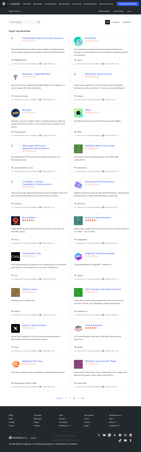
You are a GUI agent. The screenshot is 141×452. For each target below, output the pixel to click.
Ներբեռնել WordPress (128, 4)
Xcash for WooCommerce (34, 325)
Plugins (36, 422)
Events (86, 419)
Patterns (37, 426)
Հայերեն (33, 438)
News (11, 419)
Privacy (11, 426)
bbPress (113, 422)
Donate (87, 422)
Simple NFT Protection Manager (100, 253)
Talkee (88, 110)
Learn (61, 415)
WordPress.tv (65, 426)
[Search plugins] (38, 22)
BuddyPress (114, 426)
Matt (111, 419)
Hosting (11, 422)
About (11, 415)
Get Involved (89, 415)
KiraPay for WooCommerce (98, 217)
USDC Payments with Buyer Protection (103, 289)
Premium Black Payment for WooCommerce (42, 38)
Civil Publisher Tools (31, 253)
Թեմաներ (38, 419)
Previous (59, 398)
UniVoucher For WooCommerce (100, 182)
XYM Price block (29, 289)
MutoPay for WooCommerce (98, 74)
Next (83, 398)
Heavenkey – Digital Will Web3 (36, 74)
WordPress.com (116, 415)
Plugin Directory (14, 11)
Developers (63, 422)
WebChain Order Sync (32, 361)
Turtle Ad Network (93, 325)
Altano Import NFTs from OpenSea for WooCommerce (35, 147)
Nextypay (26, 110)
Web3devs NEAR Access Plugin (99, 146)
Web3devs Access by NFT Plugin (100, 361)
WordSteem (90, 38)
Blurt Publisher (29, 217)
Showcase (38, 415)
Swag (87, 426)
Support (62, 419)
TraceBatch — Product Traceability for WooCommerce (37, 183)
